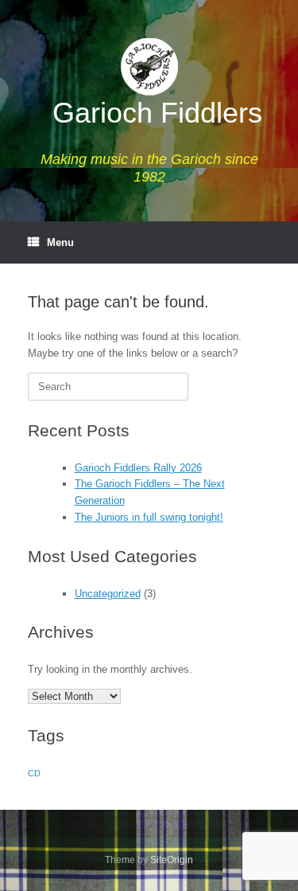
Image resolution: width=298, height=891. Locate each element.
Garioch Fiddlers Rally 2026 (138, 468)
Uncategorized (108, 594)
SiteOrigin (171, 860)
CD (34, 773)
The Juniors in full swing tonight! (149, 517)
